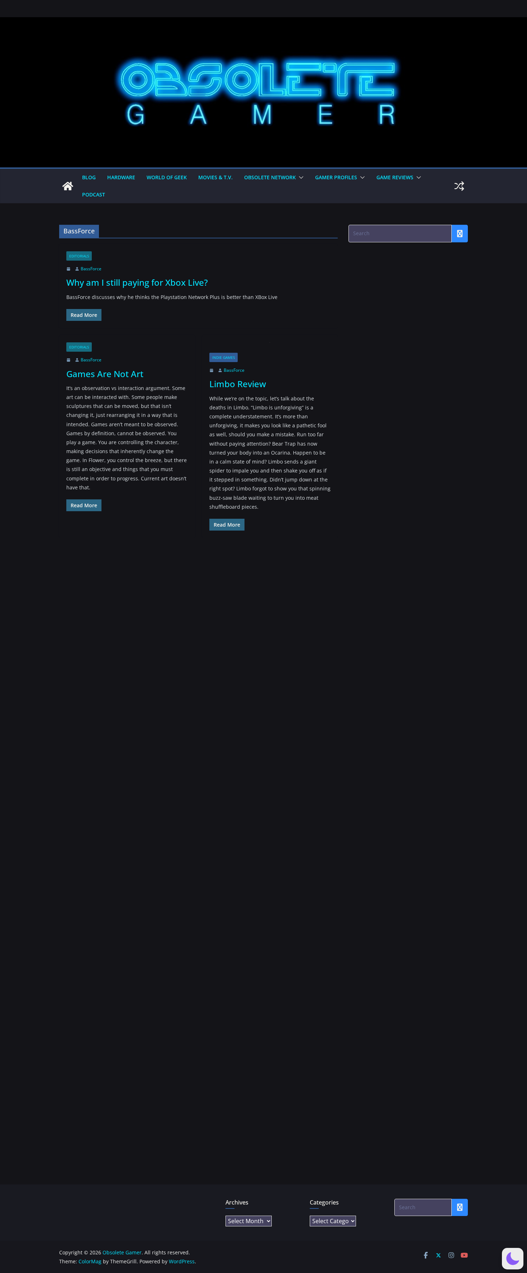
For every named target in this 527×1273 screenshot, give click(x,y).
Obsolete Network (270, 177)
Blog (89, 177)
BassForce (91, 269)
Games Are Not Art (104, 374)
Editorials (79, 255)
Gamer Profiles (336, 177)
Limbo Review (237, 384)
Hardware (121, 177)
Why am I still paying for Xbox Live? (137, 282)
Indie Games (223, 357)
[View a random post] (459, 186)
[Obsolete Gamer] (67, 186)
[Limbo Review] (270, 347)
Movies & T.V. (215, 177)
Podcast (93, 194)
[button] (300, 177)
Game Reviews (394, 177)
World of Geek (167, 177)
